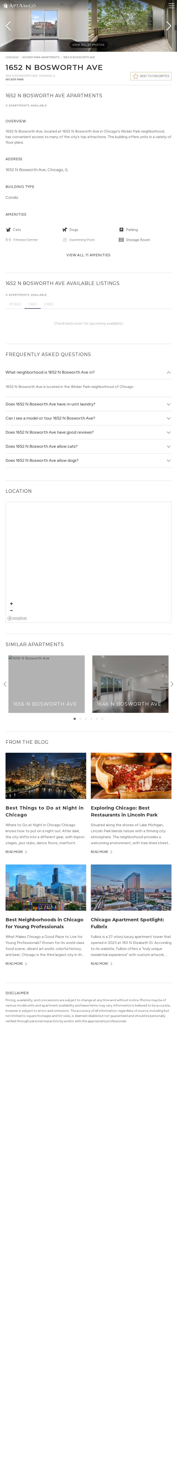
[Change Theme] (5, 5)
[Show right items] (172, 684)
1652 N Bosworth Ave (79, 57)
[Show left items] (5, 684)
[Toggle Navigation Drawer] (171, 6)
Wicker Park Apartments (40, 57)
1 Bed (32, 304)
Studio (15, 304)
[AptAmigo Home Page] (21, 5)
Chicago (12, 57)
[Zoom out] (11, 610)
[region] (89, 562)
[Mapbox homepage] (17, 618)
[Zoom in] (11, 603)
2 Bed (48, 304)
